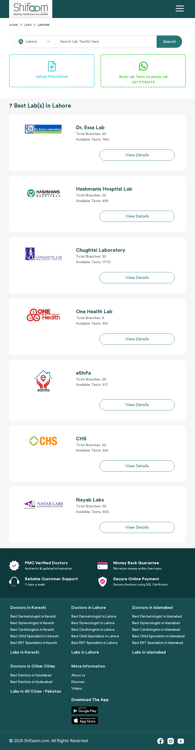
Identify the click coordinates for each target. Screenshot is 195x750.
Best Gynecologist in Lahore (93, 623)
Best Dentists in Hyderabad (31, 682)
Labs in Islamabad (149, 652)
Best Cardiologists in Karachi (32, 629)
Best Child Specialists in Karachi (34, 636)
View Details (137, 155)
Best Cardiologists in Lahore (93, 629)
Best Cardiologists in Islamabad (156, 629)
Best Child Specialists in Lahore (95, 636)
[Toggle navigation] (181, 9)
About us (78, 675)
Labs (28, 24)
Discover (78, 682)
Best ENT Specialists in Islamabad (157, 642)
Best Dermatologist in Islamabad (157, 616)
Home (13, 24)
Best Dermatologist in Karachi (33, 616)
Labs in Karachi (24, 652)
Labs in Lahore (85, 652)
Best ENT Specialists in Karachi (33, 642)
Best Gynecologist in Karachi (32, 623)
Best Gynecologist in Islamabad (156, 623)
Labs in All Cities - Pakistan (35, 691)
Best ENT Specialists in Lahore (94, 642)
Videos (76, 688)
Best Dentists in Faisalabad (30, 675)
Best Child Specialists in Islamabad (158, 636)
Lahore (44, 24)
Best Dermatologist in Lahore (93, 616)
